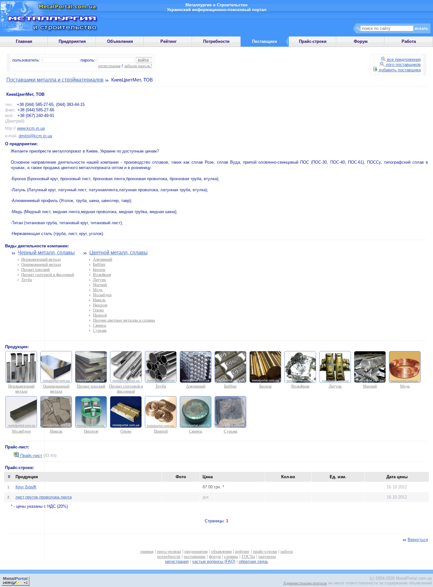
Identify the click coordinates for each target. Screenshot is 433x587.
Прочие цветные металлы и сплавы (124, 320)
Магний (100, 284)
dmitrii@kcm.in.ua (35, 136)
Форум (361, 41)
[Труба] (161, 381)
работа (287, 551)
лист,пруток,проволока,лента (44, 497)
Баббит (99, 264)
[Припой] (161, 426)
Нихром (100, 305)
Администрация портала (305, 583)
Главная (24, 41)
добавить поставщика (399, 70)
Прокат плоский (35, 269)
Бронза (99, 269)
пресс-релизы (169, 551)
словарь (231, 556)
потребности (168, 556)
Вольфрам (102, 274)
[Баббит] (230, 381)
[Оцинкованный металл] (56, 381)
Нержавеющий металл (41, 259)
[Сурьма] (230, 426)
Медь (98, 289)
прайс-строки (265, 551)
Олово (98, 310)
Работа (409, 41)
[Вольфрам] (300, 381)
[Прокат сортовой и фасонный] (126, 381)
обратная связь (253, 561)
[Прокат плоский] (91, 381)
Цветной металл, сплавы (118, 252)
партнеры (267, 556)
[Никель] (56, 426)
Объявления (120, 41)
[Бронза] (265, 381)
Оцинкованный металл (41, 264)
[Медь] (405, 381)
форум (215, 556)
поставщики (194, 556)
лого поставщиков (403, 64)
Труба (26, 279)
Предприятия (72, 41)
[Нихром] (91, 426)
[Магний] (370, 381)
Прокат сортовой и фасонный (47, 274)
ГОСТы (248, 556)
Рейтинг (168, 41)
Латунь (99, 279)
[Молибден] (21, 426)
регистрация (109, 65)
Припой (100, 315)
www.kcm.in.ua (31, 128)
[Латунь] (335, 381)
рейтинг (242, 551)
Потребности (216, 41)
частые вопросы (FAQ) (213, 561)
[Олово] (126, 426)
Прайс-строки (312, 41)
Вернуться (418, 539)
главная (146, 551)
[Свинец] (195, 426)
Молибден (102, 294)
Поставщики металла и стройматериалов (55, 79)
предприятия (196, 551)
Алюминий (102, 259)
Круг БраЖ (26, 487)
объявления (221, 551)
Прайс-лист (30, 455)
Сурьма (100, 330)
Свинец (99, 325)
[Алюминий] (195, 381)
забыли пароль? (138, 65)
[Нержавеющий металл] (21, 381)
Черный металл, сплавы (46, 252)
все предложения (403, 59)
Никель (99, 299)
